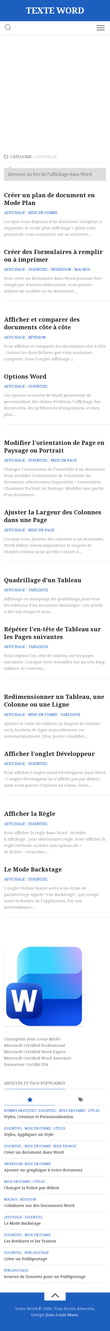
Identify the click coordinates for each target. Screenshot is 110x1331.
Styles (94, 1111)
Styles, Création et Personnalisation (38, 1116)
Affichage (14, 213)
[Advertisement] (55, 92)
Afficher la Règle (29, 814)
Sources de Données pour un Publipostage (45, 1276)
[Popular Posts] (29, 1099)
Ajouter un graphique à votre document (43, 1170)
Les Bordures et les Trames (30, 1241)
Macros (82, 269)
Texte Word (55, 11)
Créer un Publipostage (25, 1258)
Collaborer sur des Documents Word (39, 1205)
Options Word (25, 376)
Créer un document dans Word (34, 1152)
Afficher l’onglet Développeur (49, 754)
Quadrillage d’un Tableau (42, 580)
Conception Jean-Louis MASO (32, 1039)
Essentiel (38, 269)
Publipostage (37, 1253)
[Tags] (80, 1099)
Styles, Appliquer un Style (29, 1134)
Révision (37, 337)
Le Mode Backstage (33, 869)
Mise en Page (64, 460)
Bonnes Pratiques (20, 1111)
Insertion (61, 269)
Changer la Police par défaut (31, 1187)
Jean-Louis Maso (62, 1314)
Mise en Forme (42, 213)
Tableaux (38, 590)
